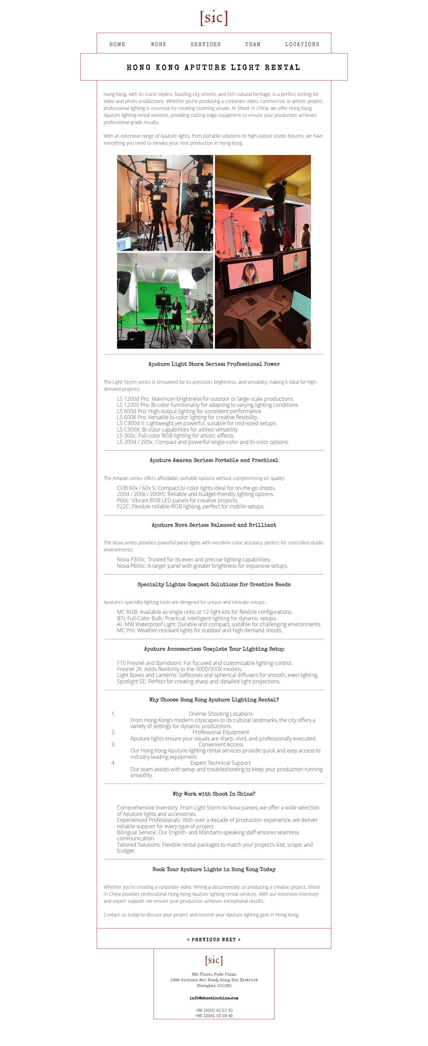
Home (117, 45)
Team (253, 45)
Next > (231, 940)
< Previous (204, 940)
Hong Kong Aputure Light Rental (214, 68)
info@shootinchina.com (214, 999)
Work (159, 45)
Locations (302, 45)
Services (206, 45)
